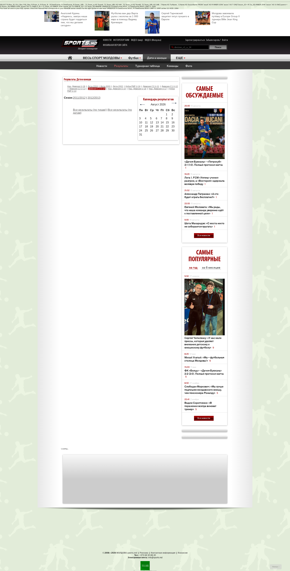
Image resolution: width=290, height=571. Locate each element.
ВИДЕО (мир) (137, 40)
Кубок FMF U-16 (133, 86)
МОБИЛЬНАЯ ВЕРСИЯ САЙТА (115, 45)
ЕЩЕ (179, 58)
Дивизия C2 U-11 (151, 86)
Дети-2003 (105, 86)
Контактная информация (163, 553)
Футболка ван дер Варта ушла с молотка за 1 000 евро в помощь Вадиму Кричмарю (124, 18)
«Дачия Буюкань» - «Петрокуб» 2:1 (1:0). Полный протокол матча (203, 164)
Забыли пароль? (213, 40)
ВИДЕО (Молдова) (153, 40)
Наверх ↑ (275, 567)
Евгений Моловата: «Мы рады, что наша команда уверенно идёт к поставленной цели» (204, 210)
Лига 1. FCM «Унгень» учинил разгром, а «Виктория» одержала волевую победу (204, 180)
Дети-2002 (118, 86)
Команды (172, 66)
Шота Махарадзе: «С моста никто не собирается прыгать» (204, 225)
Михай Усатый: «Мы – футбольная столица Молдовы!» (204, 359)
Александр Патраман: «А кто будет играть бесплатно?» (201, 195)
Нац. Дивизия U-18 (76, 86)
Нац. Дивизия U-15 (117, 89)
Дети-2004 (93, 86)
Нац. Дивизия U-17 (158, 89)
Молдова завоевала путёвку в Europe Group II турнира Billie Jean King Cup (226, 18)
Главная (70, 57)
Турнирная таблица (147, 66)
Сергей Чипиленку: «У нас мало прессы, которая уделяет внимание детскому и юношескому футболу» (203, 342)
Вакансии (182, 553)
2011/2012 (79, 97)
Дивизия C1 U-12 (170, 86)
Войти (225, 40)
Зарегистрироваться (195, 40)
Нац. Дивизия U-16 (137, 89)
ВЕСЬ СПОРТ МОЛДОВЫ (101, 58)
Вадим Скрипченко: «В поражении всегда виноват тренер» (200, 406)
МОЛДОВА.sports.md (126, 553)
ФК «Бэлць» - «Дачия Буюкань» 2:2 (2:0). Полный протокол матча (204, 373)
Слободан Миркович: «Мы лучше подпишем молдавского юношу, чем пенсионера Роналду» (203, 389)
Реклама (144, 553)
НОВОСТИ (107, 40)
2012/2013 (94, 97)
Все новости (204, 235)
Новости (101, 66)
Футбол (133, 58)
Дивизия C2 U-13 (77, 89)
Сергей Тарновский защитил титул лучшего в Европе (175, 16)
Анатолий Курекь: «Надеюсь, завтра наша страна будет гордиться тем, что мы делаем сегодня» (74, 19)
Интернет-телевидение (89, 48)
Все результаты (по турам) (89, 109)
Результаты (121, 66)
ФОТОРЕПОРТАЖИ (121, 40)
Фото (188, 66)
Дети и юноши (156, 58)
